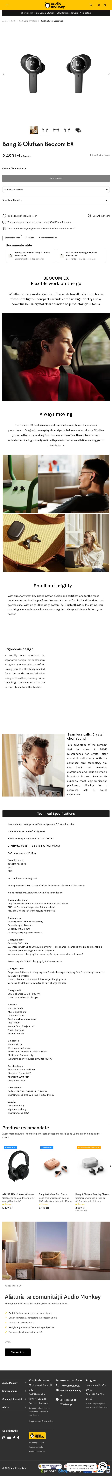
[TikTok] (18, 1437)
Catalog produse (7, 5)
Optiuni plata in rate (14, 189)
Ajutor (5, 1407)
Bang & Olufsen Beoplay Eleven (92, 1194)
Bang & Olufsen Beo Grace (53, 1194)
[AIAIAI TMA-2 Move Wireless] (19, 1166)
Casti (13, 21)
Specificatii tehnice (48, 237)
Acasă (4, 21)
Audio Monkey (10, 1382)
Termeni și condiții (36, 1442)
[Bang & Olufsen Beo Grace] (56, 1166)
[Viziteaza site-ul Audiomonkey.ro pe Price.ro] (48, 1471)
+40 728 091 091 (70, 1385)
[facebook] (14, 1437)
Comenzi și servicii (12, 1399)
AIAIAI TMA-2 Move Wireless (18, 1194)
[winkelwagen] (104, 5)
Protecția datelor (36, 1447)
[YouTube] (9, 1438)
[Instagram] (3, 1437)
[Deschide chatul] (102, 1466)
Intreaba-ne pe (68, 1402)
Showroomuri (9, 1390)
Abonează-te (17, 1352)
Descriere (29, 237)
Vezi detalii (85, 12)
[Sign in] (99, 5)
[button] (111, 1166)
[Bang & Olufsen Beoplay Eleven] (92, 1166)
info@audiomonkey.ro (71, 1393)
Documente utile (12, 237)
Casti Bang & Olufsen (28, 21)
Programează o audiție (41, 1421)
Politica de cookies (37, 1451)
